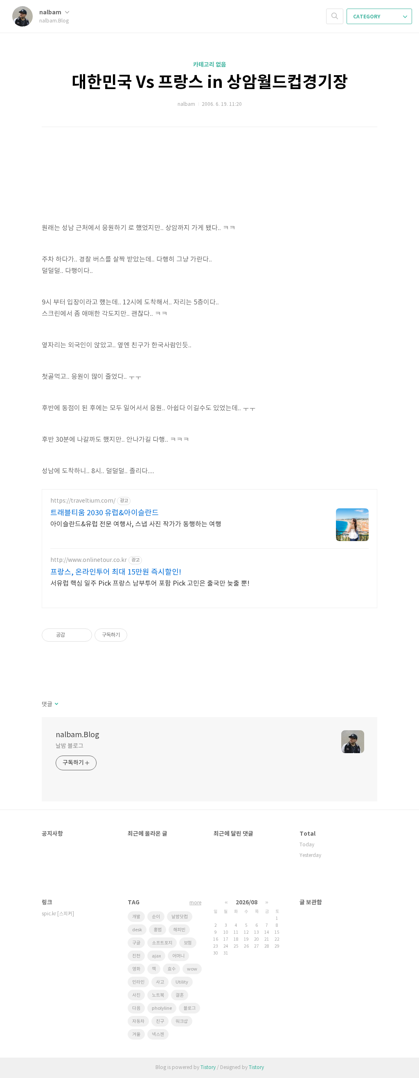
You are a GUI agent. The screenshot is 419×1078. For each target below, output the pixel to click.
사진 (136, 995)
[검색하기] (335, 16)
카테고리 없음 (209, 64)
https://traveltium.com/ (82, 501)
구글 (136, 943)
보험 (188, 943)
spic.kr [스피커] (58, 914)
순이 (156, 916)
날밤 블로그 (69, 746)
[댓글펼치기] (56, 704)
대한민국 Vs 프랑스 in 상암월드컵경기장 (210, 82)
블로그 (189, 1008)
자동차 (138, 1021)
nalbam (51, 12)
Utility (182, 982)
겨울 (136, 1034)
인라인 (138, 982)
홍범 (157, 930)
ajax (156, 956)
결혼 (180, 995)
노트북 (158, 995)
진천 (136, 956)
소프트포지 (162, 943)
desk (137, 930)
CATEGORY (367, 17)
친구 (160, 1021)
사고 (160, 982)
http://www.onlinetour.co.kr (88, 560)
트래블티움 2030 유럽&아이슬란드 (104, 513)
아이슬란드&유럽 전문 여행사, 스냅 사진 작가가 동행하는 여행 (135, 524)
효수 (171, 969)
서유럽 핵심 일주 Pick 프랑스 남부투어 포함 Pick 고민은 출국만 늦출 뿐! (150, 583)
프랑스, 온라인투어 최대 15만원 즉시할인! (115, 572)
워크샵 (182, 1021)
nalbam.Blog (77, 735)
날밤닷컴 (179, 916)
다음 (136, 1008)
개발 (136, 916)
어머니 (178, 956)
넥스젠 (158, 1034)
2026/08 (246, 902)
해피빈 (179, 930)
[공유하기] (73, 635)
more (195, 903)
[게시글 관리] (83, 635)
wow (192, 969)
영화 (136, 969)
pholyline (162, 1008)
